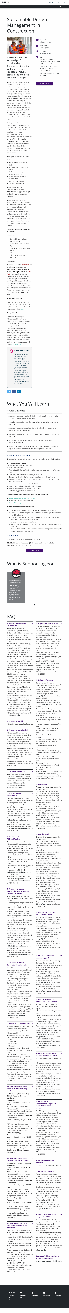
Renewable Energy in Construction (20, 503)
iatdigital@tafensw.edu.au (16, 820)
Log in (59, 2)
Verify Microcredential (14, 787)
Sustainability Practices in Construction (22, 498)
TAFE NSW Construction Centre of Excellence (16, 581)
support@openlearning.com (45, 965)
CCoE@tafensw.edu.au (18, 344)
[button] (9, 391)
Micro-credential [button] (45, 42)
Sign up (51, 2)
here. (20, 715)
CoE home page (41, 839)
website (43, 1250)
